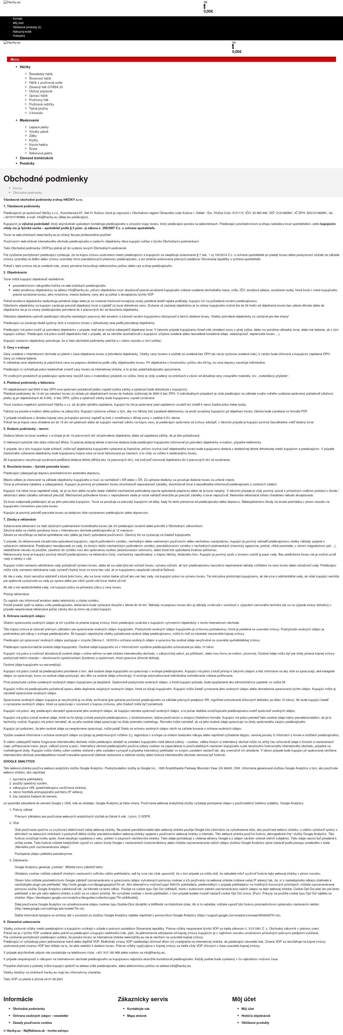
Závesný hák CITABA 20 (46, 87)
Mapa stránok (137, 1015)
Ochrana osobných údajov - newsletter (40, 1015)
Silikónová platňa (40, 153)
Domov (17, 188)
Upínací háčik (38, 95)
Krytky (33, 140)
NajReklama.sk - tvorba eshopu (46, 1030)
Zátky (33, 135)
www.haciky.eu (46, 234)
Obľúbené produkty (255, 1022)
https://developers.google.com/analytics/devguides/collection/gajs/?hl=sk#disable (82, 897)
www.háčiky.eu (134, 937)
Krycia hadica (38, 144)
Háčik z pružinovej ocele (45, 82)
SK (205, 2)
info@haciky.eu (47, 217)
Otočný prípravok (40, 91)
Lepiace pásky (39, 127)
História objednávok (256, 1015)
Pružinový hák (39, 99)
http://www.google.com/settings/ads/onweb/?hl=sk (49, 908)
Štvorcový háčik (40, 78)
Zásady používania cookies (32, 1022)
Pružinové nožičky (41, 104)
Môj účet (18, 23)
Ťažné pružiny (38, 108)
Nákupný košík (22, 31)
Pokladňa (19, 36)
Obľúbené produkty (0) (27, 27)
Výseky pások (39, 131)
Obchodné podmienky (27, 192)
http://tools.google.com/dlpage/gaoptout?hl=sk (93, 884)
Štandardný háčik (41, 74)
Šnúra (33, 148)
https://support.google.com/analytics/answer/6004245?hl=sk (238, 915)
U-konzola (36, 112)
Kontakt (17, 18)
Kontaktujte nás (138, 1008)
